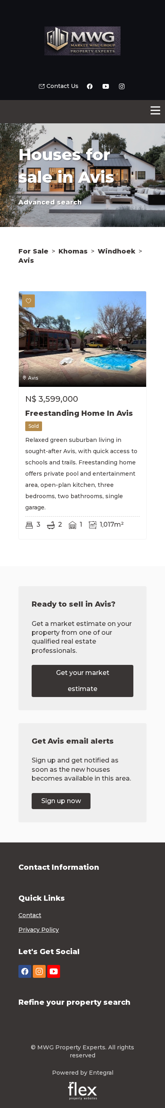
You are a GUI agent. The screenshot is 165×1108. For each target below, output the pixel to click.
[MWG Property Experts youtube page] (53, 971)
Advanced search (50, 202)
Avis (26, 260)
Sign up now (61, 801)
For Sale (33, 251)
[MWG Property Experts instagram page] (39, 971)
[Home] (82, 41)
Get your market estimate (82, 681)
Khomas (73, 251)
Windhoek (116, 251)
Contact (29, 915)
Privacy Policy (38, 929)
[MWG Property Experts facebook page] (24, 971)
